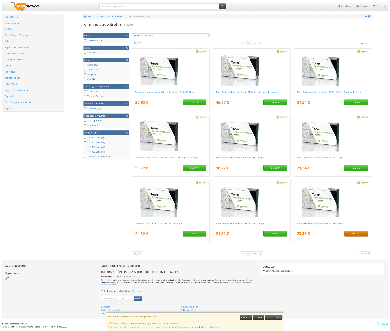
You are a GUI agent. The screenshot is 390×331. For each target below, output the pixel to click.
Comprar (194, 102)
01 (249, 43)
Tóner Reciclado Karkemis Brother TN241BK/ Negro (240, 223)
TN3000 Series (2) (96, 147)
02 (255, 43)
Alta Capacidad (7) (96, 120)
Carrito (380, 6)
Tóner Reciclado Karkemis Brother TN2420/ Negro (320, 223)
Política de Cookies (208, 327)
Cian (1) (91, 79)
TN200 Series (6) (95, 137)
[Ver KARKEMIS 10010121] (251, 69)
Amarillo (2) (93, 69)
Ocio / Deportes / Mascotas (18, 102)
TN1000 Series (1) (96, 151)
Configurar (246, 317)
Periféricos (10, 71)
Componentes (12, 22)
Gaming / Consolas (14, 59)
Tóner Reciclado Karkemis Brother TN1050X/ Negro (240, 157)
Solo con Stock (94, 40)
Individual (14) (94, 108)
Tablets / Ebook (12, 77)
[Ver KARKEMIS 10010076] (332, 200)
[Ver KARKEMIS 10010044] (251, 134)
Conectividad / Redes (15, 53)
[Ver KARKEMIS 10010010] (332, 134)
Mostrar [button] (364, 43)
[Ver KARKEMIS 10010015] (251, 200)
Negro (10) (92, 64)
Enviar (137, 298)
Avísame (356, 233)
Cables (8, 65)
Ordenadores (11, 16)
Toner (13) (92, 91)
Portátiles (9, 29)
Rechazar (258, 317)
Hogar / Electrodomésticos (18, 90)
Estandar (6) (93, 125)
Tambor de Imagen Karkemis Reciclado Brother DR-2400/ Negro (165, 92)
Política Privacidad (110, 310)
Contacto (364, 6)
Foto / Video (11, 83)
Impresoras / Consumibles (18, 47)
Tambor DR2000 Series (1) (100, 156)
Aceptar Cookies (273, 317)
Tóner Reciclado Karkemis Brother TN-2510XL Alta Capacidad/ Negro (329, 92)
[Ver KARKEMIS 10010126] (171, 134)
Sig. (260, 43)
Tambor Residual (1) (97, 96)
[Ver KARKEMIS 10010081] (171, 69)
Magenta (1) (93, 74)
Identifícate (346, 6)
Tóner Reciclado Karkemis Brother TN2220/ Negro (320, 157)
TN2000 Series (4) (96, 142)
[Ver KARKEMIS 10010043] (171, 200)
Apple (7, 108)
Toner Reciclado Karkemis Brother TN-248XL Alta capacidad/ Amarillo (248, 92)
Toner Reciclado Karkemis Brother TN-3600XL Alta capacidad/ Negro (167, 157)
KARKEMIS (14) (94, 52)
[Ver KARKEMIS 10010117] (332, 69)
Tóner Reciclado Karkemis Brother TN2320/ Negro (158, 223)
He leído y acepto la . (123, 291)
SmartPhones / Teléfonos (17, 35)
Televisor (9, 41)
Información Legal (190, 306)
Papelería (9, 96)
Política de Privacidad (108, 285)
